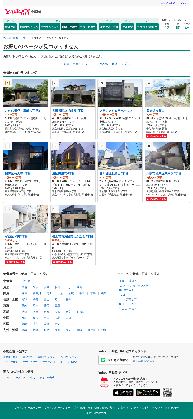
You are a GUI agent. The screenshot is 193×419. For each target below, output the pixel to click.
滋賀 (57, 311)
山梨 (103, 293)
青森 (24, 287)
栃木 (82, 293)
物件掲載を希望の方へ (101, 407)
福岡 (24, 330)
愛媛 (46, 323)
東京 (24, 293)
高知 (57, 323)
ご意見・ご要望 (140, 407)
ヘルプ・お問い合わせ (165, 407)
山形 (68, 287)
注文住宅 (105, 27)
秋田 (57, 287)
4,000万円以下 (128, 308)
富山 (46, 299)
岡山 (46, 317)
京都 (46, 311)
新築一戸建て (69, 27)
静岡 (46, 305)
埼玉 (49, 293)
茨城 (71, 293)
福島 (79, 287)
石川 (57, 299)
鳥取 (24, 317)
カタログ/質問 (145, 27)
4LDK (122, 294)
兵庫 (35, 311)
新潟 (24, 299)
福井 (68, 299)
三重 (57, 305)
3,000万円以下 (128, 304)
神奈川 (37, 293)
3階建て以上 (126, 290)
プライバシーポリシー (27, 407)
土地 (115, 27)
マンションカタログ (14, 377)
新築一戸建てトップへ (78, 64)
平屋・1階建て (128, 280)
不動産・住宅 (10, 356)
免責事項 (123, 407)
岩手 (35, 287)
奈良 (68, 311)
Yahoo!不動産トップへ (114, 64)
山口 (68, 317)
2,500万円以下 (128, 299)
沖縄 (103, 330)
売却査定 (127, 27)
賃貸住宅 (10, 27)
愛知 (24, 305)
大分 (68, 330)
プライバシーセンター (57, 407)
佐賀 (35, 330)
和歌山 (81, 311)
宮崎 (79, 330)
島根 (35, 317)
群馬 (93, 293)
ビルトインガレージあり (133, 285)
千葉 (60, 293)
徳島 (24, 323)
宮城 (46, 287)
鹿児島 (92, 330)
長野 (35, 299)
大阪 (24, 311)
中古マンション (50, 27)
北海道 (26, 281)
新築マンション (29, 27)
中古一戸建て (88, 27)
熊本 (57, 330)
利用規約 (79, 407)
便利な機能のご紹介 (144, 361)
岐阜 (35, 305)
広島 (57, 317)
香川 (35, 323)
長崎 (46, 330)
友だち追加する (118, 360)
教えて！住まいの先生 (42, 377)
